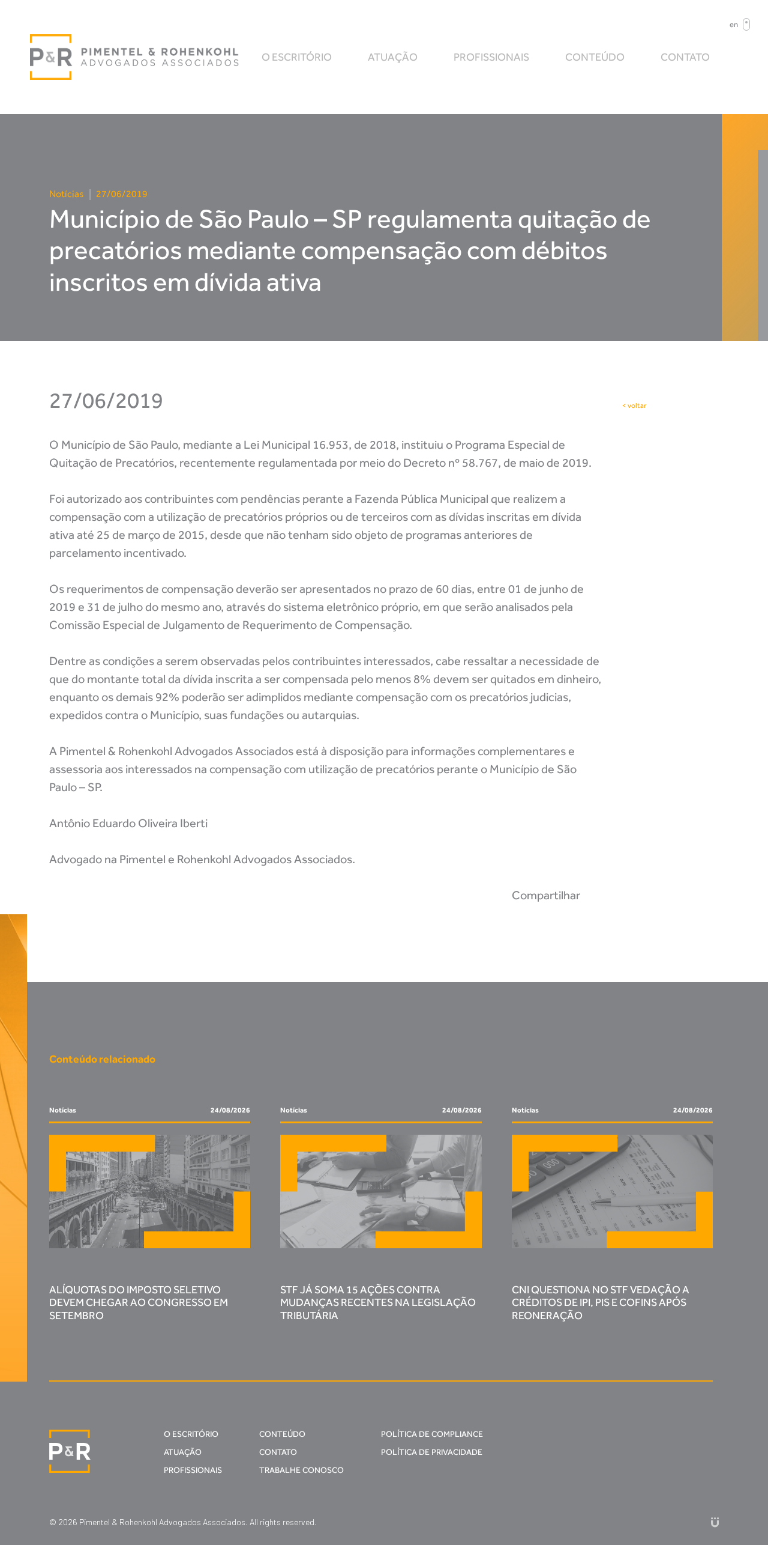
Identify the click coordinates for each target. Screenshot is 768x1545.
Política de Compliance (432, 1434)
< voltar (634, 405)
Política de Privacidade (431, 1452)
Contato (685, 57)
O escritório (297, 57)
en (734, 24)
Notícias (66, 193)
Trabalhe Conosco (301, 1470)
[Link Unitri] (715, 1522)
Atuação (393, 57)
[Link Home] (135, 57)
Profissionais (491, 57)
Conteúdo (595, 57)
